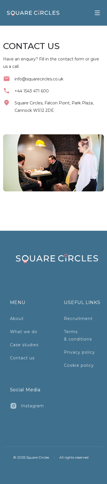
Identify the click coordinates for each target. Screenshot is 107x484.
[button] (97, 13)
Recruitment (78, 318)
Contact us (22, 358)
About (17, 318)
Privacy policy (79, 352)
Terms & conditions (78, 335)
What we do (23, 331)
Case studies (24, 344)
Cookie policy (79, 365)
